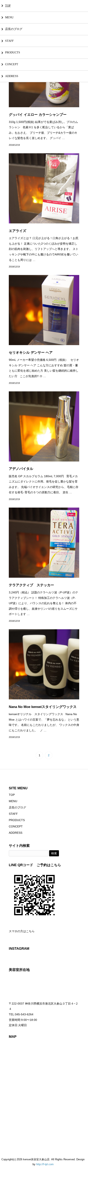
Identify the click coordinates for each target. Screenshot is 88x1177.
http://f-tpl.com (45, 1164)
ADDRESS (11, 76)
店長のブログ (13, 29)
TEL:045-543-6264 (21, 1014)
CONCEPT (11, 64)
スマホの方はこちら (22, 931)
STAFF (9, 40)
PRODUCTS (12, 52)
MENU (9, 17)
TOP (8, 5)
